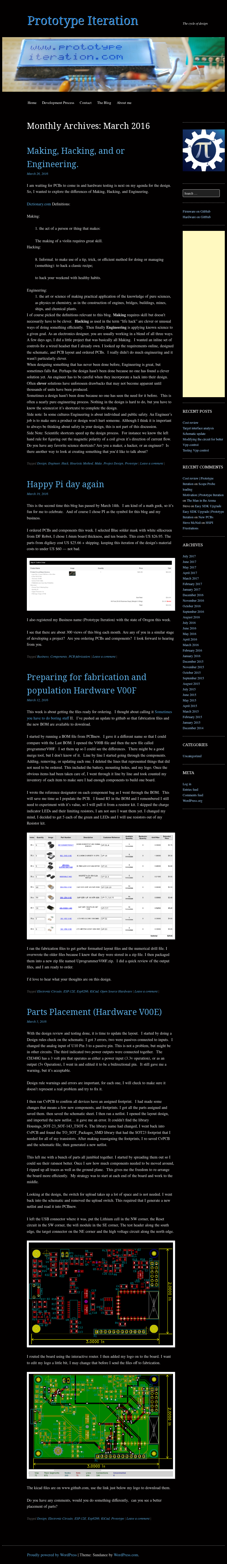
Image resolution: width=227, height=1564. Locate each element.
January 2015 (191, 722)
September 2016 (193, 611)
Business (43, 656)
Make (98, 463)
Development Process (58, 102)
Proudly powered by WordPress (52, 1554)
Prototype (131, 463)
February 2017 (192, 583)
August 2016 (191, 617)
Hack (64, 463)
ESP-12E (69, 991)
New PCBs (205, 517)
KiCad (94, 991)
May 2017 (189, 567)
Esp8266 (82, 991)
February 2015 (192, 717)
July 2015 (189, 689)
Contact (86, 102)
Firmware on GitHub (196, 211)
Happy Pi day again (65, 484)
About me (124, 102)
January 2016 (191, 656)
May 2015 (189, 700)
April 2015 (190, 705)
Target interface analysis (198, 428)
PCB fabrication (79, 656)
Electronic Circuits (49, 991)
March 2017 (191, 578)
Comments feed (193, 795)
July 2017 (189, 556)
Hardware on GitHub (197, 217)
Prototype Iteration (82, 20)
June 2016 (189, 628)
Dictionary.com (39, 203)
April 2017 (190, 572)
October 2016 (192, 606)
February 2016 (192, 650)
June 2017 (189, 561)
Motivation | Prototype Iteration (203, 495)
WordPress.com (126, 1554)
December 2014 (193, 728)
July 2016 (189, 622)
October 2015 (192, 672)
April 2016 (190, 639)
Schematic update (194, 433)
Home (32, 102)
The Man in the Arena (201, 500)
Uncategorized (192, 756)
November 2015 (193, 667)
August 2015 (191, 683)
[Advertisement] (204, 314)
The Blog (104, 102)
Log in (187, 784)
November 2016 (193, 600)
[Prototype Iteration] (113, 64)
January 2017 (191, 589)
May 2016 (189, 633)
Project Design (113, 463)
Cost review (190, 422)
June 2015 (189, 694)
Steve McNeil (192, 522)
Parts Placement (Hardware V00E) (94, 1012)
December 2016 (193, 595)
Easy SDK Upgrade (208, 506)
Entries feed (190, 789)
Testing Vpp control (196, 450)
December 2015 (193, 661)
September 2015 (193, 678)
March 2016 (191, 644)
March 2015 (191, 711)
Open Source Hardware (116, 991)
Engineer (54, 463)
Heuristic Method (81, 463)
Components (58, 656)
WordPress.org (192, 800)
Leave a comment (151, 463)
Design (42, 463)
